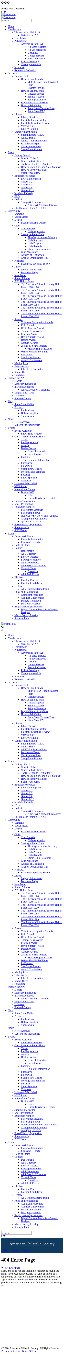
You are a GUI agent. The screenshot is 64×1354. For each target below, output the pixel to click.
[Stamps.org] (8, 14)
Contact (25, 1250)
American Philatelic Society (32, 1244)
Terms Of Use (29, 1351)
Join (5, 1250)
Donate (15, 1250)
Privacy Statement (10, 1351)
